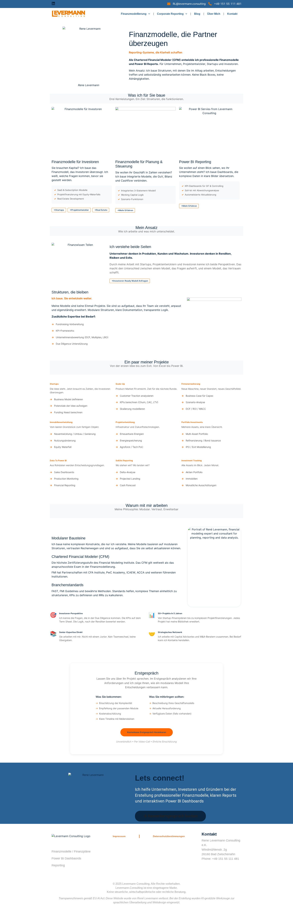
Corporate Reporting (170, 13)
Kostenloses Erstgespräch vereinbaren (146, 732)
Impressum (119, 836)
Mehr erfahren (126, 210)
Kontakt (232, 13)
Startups (59, 210)
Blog (197, 13)
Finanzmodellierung (133, 13)
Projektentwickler (80, 210)
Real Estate (101, 210)
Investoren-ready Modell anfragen (130, 281)
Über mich (213, 13)
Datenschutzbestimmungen (169, 836)
